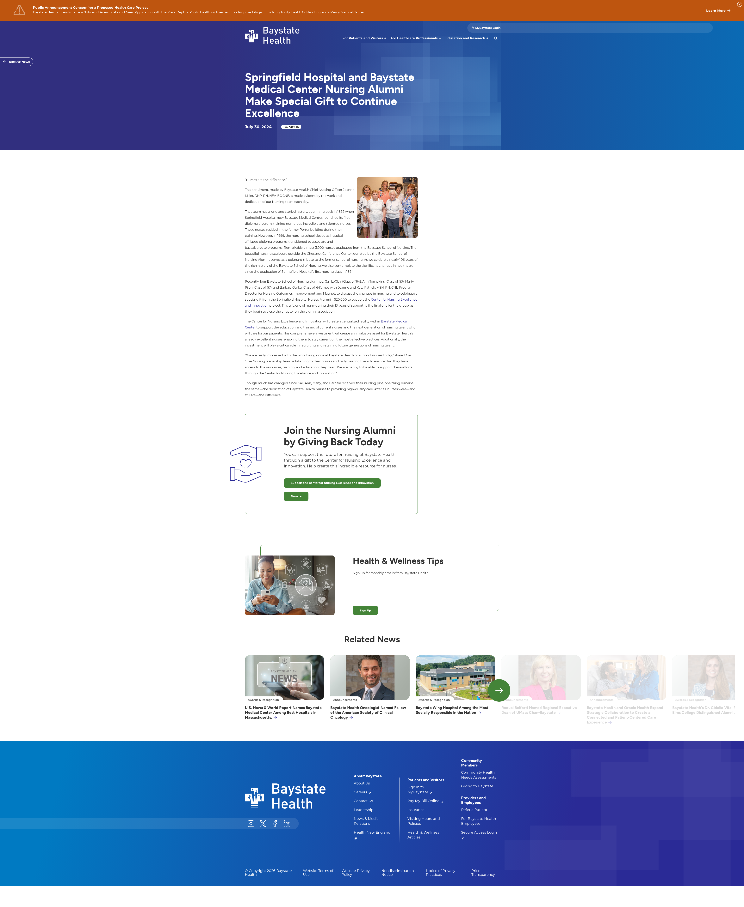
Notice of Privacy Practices (440, 873)
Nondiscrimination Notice (397, 873)
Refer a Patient (474, 810)
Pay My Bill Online (423, 801)
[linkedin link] (287, 823)
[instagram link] (251, 823)
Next (499, 690)
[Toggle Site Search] (496, 38)
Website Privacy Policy (356, 873)
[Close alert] (739, 4)
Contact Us (363, 801)
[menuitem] (362, 38)
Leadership (363, 810)
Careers (361, 792)
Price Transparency (483, 873)
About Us (362, 783)
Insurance (416, 810)
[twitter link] (263, 823)
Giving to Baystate (477, 786)
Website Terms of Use (318, 873)
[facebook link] (275, 823)
